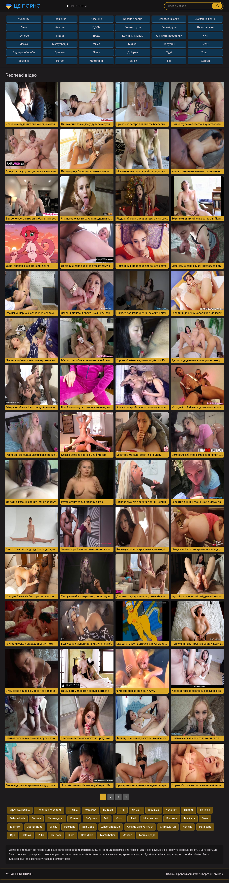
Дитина (73, 810)
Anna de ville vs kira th (140, 826)
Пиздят (188, 810)
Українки (23, 19)
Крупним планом (132, 35)
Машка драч (55, 818)
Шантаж (15, 826)
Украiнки (171, 810)
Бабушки (91, 818)
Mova (205, 818)
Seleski (26, 835)
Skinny (53, 826)
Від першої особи (24, 52)
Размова (69, 826)
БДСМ (96, 27)
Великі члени (205, 27)
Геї (169, 60)
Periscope (205, 826)
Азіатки (60, 27)
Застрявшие (34, 826)
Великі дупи (169, 27)
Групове (24, 35)
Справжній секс (169, 19)
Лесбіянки (96, 60)
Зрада (96, 35)
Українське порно (19, 874)
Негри (205, 44)
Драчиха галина (20, 810)
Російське (60, 19)
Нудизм (108, 810)
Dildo (71, 835)
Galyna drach (17, 818)
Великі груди (133, 27)
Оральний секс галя (49, 810)
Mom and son (151, 818)
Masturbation (108, 835)
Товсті (205, 52)
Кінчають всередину (169, 35)
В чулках (153, 810)
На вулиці (169, 44)
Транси (132, 60)
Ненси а (205, 810)
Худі (169, 52)
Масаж (23, 44)
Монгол (127, 835)
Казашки (96, 19)
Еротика (24, 60)
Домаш (136, 810)
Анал (24, 27)
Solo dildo (87, 835)
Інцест (60, 35)
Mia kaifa (189, 818)
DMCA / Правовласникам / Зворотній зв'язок (194, 874)
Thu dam (56, 835)
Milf (106, 818)
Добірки (132, 52)
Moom (119, 818)
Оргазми (60, 52)
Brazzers (171, 818)
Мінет (96, 44)
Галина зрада (147, 835)
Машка (36, 818)
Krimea (74, 818)
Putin (41, 835)
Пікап (96, 52)
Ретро (60, 60)
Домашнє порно (205, 19)
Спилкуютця (168, 826)
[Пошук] (217, 6)
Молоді (132, 44)
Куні (205, 35)
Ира (12, 835)
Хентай (205, 60)
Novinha (187, 826)
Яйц (122, 810)
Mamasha (90, 810)
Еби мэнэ (88, 826)
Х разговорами (110, 826)
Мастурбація (60, 44)
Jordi (133, 818)
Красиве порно (132, 19)
